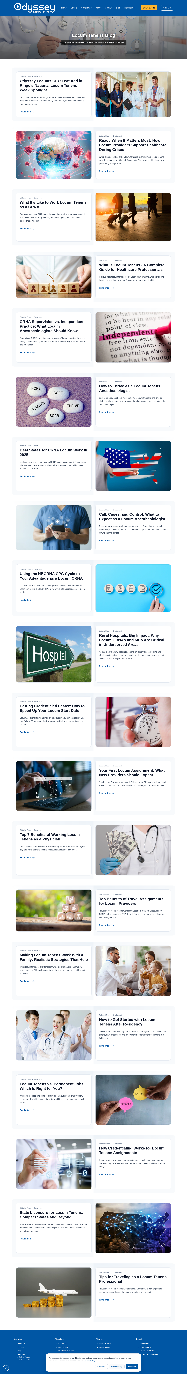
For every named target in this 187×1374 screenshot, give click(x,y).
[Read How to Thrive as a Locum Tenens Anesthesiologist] (53, 402)
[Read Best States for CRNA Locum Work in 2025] (133, 466)
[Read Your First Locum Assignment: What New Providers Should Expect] (53, 786)
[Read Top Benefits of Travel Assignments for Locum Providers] (53, 911)
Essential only (116, 1366)
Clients (74, 8)
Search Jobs (149, 8)
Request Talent (105, 1344)
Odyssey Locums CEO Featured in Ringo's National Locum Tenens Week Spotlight (51, 85)
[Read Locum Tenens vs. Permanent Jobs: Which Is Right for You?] (133, 1100)
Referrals (128, 8)
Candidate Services (66, 1351)
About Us (21, 1344)
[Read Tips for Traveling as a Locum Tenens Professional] (53, 1293)
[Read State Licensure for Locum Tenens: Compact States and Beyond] (133, 1228)
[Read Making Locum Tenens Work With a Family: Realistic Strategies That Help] (133, 971)
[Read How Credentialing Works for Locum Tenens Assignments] (53, 1164)
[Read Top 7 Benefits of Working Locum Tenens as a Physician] (133, 850)
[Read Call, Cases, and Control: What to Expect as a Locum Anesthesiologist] (53, 527)
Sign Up (167, 8)
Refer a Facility (24, 1360)
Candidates (86, 8)
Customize (101, 1366)
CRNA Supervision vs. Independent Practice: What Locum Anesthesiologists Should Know (51, 326)
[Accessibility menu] (6, 1368)
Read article (25, 112)
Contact (108, 8)
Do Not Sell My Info (147, 1351)
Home (64, 8)
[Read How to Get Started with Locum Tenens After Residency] (53, 1035)
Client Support (105, 1347)
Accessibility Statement (149, 1354)
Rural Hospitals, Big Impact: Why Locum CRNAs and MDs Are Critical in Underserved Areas (131, 640)
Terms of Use (145, 1344)
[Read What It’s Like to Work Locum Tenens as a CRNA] (133, 217)
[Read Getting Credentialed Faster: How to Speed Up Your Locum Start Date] (133, 722)
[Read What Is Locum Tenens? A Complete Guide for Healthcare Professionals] (53, 277)
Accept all (132, 1366)
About (98, 8)
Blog (118, 8)
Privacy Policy (145, 1347)
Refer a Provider (25, 1357)
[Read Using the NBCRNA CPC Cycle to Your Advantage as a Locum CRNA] (133, 588)
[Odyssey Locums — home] (34, 8)
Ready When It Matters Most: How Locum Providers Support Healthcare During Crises (133, 145)
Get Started (63, 1347)
